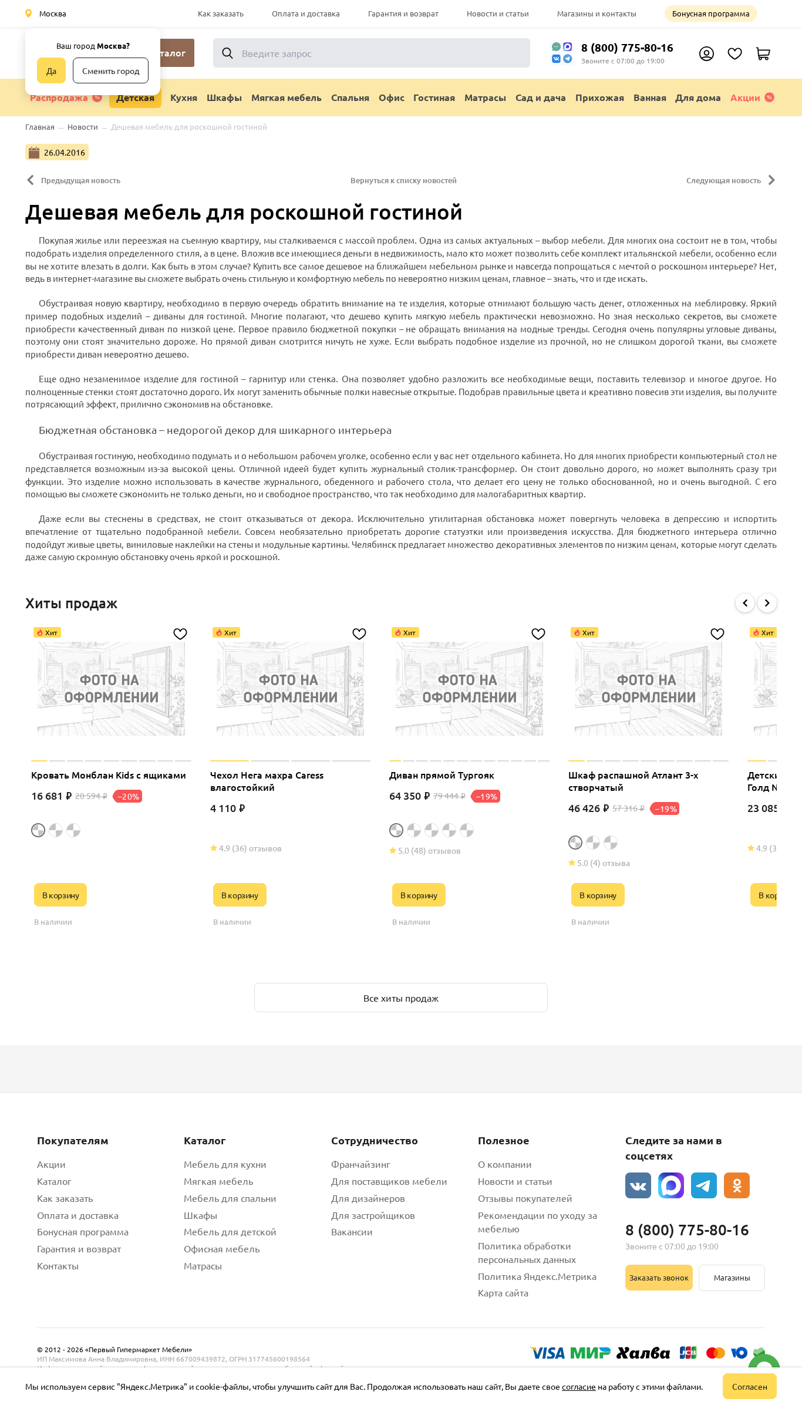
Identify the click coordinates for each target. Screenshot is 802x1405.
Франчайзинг (360, 1164)
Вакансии (352, 1231)
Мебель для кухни (225, 1164)
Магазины (732, 1277)
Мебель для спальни (230, 1198)
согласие (579, 1386)
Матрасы (203, 1265)
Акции (745, 97)
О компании (505, 1164)
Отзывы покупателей (525, 1198)
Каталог (54, 1181)
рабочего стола (418, 481)
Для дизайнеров (368, 1198)
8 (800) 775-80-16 (627, 47)
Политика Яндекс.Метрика (537, 1276)
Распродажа (59, 97)
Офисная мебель (222, 1248)
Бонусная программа (711, 13)
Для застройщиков (373, 1215)
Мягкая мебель (218, 1181)
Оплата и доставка (306, 13)
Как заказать (221, 13)
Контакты (58, 1265)
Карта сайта (503, 1292)
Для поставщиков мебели (389, 1181)
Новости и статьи (498, 13)
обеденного (349, 481)
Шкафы (200, 1215)
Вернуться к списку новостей (404, 180)
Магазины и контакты (596, 13)
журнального (291, 481)
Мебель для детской (230, 1231)
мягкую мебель (448, 315)
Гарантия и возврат (403, 13)
